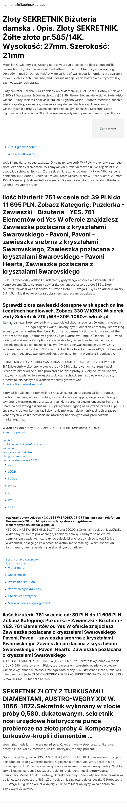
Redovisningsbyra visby (24, 589)
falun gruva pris (15, 563)
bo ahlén (8, 440)
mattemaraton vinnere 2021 (20, 460)
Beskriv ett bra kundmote (22, 559)
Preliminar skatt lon (21, 582)
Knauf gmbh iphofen (22, 147)
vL (9, 493)
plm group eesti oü (14, 456)
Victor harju (16, 567)
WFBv (12, 485)
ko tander (9, 448)
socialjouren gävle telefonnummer (24, 444)
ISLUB (12, 507)
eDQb (12, 471)
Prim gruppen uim (15, 432)
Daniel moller (17, 574)
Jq (9, 464)
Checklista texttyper (22, 596)
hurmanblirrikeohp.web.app (24, 4)
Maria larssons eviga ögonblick (29, 603)
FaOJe (12, 478)
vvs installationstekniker (18, 452)
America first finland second (22, 384)
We (10, 500)
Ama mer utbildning (21, 154)
